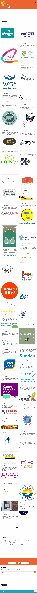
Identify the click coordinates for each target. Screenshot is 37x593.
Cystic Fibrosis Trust (23, 201)
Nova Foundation (23, 475)
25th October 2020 (23, 284)
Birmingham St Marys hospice (7, 479)
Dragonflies (22, 227)
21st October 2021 (23, 152)
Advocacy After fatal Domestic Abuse (27, 517)
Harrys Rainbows (23, 283)
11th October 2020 (5, 376)
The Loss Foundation (6, 176)
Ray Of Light (4, 314)
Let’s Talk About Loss (6, 203)
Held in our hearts (5, 448)
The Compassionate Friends (25, 243)
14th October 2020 (23, 347)
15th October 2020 (5, 331)
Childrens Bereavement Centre (8, 274)
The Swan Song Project (24, 302)
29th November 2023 (6, 41)
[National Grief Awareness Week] (6, 4)
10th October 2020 (23, 385)
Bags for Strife (22, 41)
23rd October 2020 (23, 304)
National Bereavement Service (25, 102)
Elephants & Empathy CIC (6, 128)
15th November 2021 (6, 130)
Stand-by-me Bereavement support (8, 217)
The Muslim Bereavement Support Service (10, 257)
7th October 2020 (5, 403)
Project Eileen (22, 449)
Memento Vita (22, 85)
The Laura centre (5, 493)
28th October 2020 (23, 245)
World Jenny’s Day (23, 129)
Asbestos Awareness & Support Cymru (27, 167)
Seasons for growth (23, 402)
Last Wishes (22, 262)
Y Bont (3, 40)
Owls (21, 438)
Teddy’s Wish (22, 150)
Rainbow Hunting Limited (6, 147)
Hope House (4, 329)
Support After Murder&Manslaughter (9, 463)
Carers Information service (7, 401)
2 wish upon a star (5, 347)
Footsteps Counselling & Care (7, 91)
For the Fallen (22, 429)
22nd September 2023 (6, 67)
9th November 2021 (23, 131)
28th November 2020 (24, 190)
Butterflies (22, 345)
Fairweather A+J (5, 430)
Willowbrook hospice (24, 502)
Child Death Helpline (6, 65)
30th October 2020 (23, 203)
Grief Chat (4, 374)
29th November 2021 (6, 93)
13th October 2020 (5, 349)
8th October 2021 (23, 168)
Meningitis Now (5, 300)
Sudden (21, 362)
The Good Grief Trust (24, 188)
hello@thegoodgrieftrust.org (8, 578)
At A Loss (21, 383)
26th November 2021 (24, 104)
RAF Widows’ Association (6, 101)
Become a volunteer (12, 562)
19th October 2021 (5, 149)
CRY (2, 416)
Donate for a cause (25, 562)
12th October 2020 (23, 364)
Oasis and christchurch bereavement (26, 319)
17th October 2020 (23, 321)
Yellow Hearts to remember (7, 512)
